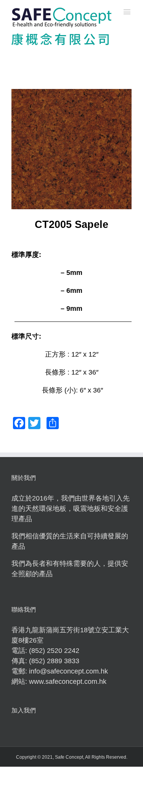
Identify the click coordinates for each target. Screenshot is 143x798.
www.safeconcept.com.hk (67, 681)
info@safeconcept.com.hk (68, 671)
